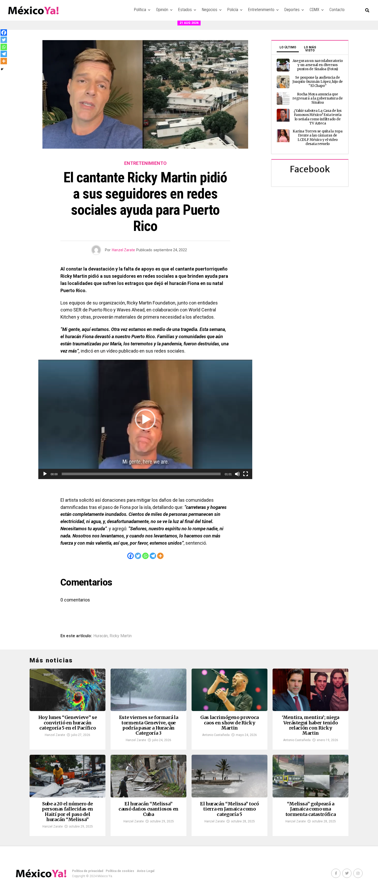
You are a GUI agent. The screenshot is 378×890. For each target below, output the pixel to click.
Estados (185, 9)
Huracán (100, 636)
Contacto (337, 9)
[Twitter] (138, 556)
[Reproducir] (45, 474)
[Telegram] (153, 556)
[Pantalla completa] (245, 474)
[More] (160, 556)
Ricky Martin (121, 636)
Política (140, 9)
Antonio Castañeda (216, 735)
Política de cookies (120, 871)
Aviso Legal (145, 871)
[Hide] (2, 69)
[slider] (141, 474)
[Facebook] (130, 556)
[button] (145, 419)
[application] (145, 419)
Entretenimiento (261, 9)
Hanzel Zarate (123, 250)
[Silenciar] (237, 474)
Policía (232, 9)
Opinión (162, 9)
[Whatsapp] (145, 556)
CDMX (314, 9)
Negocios (209, 9)
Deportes (292, 9)
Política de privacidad (87, 871)
